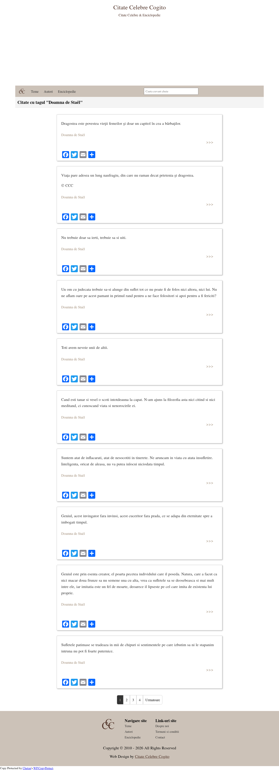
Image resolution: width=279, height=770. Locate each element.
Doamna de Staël (73, 134)
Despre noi (162, 726)
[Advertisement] (139, 52)
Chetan (27, 768)
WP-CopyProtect (43, 768)
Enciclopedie (67, 91)
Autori (48, 91)
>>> (209, 142)
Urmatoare (152, 699)
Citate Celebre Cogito (152, 756)
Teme (35, 91)
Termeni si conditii (167, 731)
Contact (160, 737)
